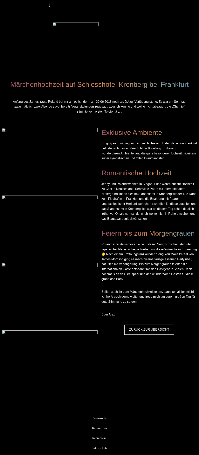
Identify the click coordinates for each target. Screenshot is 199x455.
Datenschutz (99, 448)
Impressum (99, 437)
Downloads (99, 418)
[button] (149, 5)
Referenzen (99, 428)
